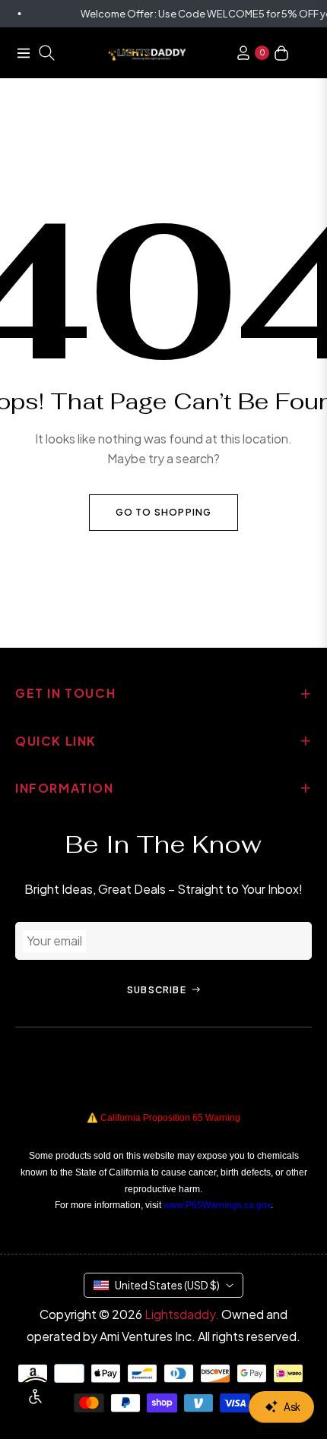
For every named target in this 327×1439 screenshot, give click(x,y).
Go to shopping (164, 512)
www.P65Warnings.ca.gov (217, 1205)
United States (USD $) (167, 1285)
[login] (237, 52)
